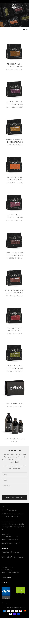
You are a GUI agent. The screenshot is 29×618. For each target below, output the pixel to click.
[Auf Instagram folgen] (6, 603)
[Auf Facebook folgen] (2, 603)
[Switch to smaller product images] (26, 29)
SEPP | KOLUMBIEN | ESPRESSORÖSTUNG (14, 103)
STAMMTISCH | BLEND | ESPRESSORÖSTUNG (14, 254)
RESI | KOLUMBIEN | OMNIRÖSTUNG (14, 329)
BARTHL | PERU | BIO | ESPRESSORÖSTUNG (14, 367)
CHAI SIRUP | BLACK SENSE (14, 439)
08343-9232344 (14, 468)
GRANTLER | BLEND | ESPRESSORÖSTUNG (14, 141)
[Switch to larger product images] (24, 29)
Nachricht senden (14, 497)
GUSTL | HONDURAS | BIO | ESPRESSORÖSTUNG (14, 291)
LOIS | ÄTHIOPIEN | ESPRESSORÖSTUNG (14, 178)
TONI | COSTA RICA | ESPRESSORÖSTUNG (14, 65)
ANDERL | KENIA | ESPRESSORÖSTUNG (14, 216)
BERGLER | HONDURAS (14, 403)
